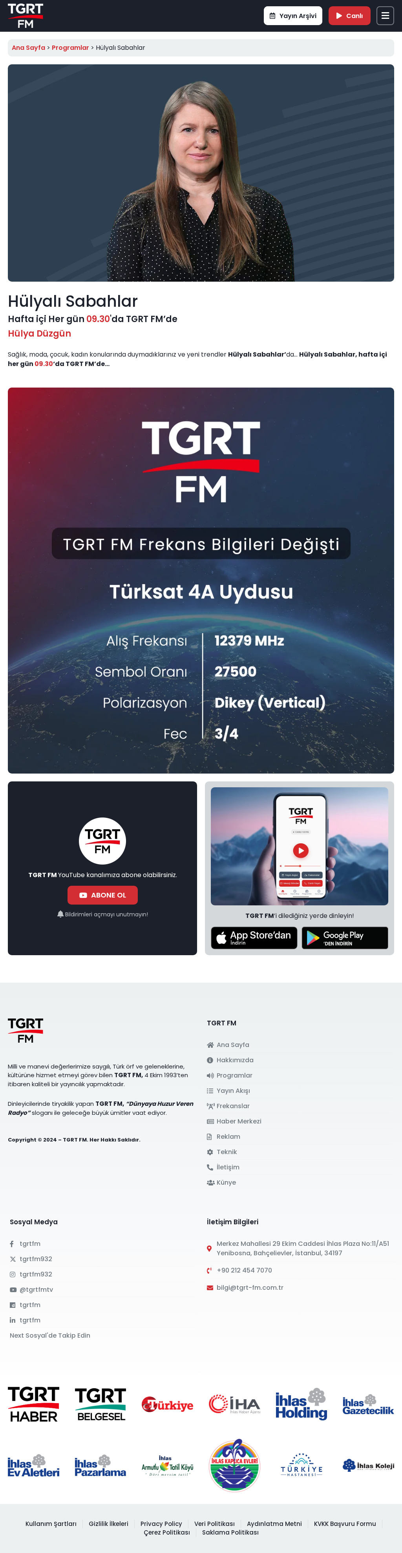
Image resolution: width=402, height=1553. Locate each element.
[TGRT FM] (25, 15)
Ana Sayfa (28, 47)
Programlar (70, 47)
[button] (385, 15)
